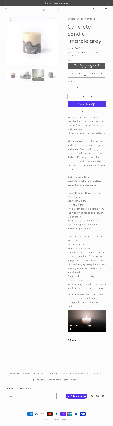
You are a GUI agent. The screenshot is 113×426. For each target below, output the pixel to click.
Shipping (85, 52)
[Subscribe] (53, 396)
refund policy (55, 379)
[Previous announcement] (5, 3)
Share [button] (73, 340)
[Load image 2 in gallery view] (25, 75)
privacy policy (39, 379)
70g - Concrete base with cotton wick (86, 66)
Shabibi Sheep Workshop (60, 419)
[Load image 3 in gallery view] (38, 75)
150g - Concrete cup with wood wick (86, 74)
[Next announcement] (108, 3)
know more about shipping (45, 373)
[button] (6, 10)
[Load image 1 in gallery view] (12, 75)
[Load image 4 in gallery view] (51, 75)
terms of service (72, 379)
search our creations (20, 373)
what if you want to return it (74, 373)
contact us (96, 373)
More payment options (87, 111)
